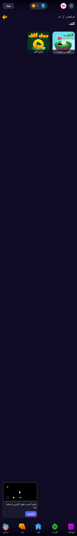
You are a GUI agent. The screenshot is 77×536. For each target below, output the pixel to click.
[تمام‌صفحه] (7, 497)
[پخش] (13, 497)
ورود (8, 5)
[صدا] (20, 497)
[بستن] (7, 487)
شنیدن (31, 513)
